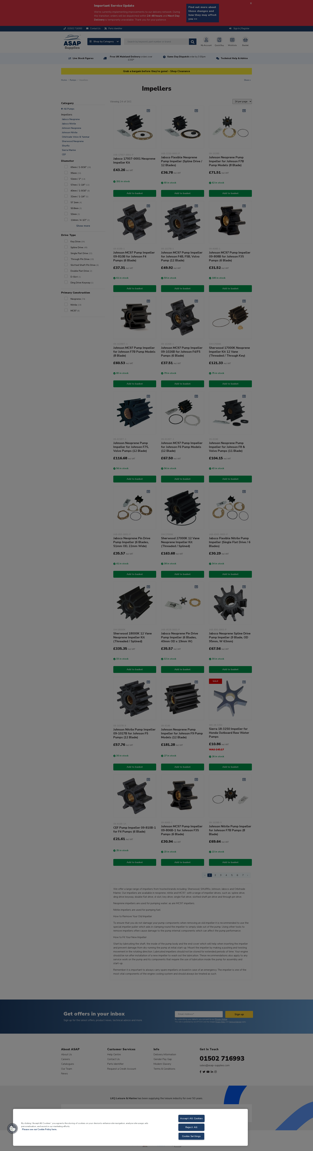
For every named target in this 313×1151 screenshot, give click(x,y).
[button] (12, 1128)
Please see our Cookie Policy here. (39, 1129)
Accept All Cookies (191, 1118)
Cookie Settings (191, 1136)
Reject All (191, 1127)
